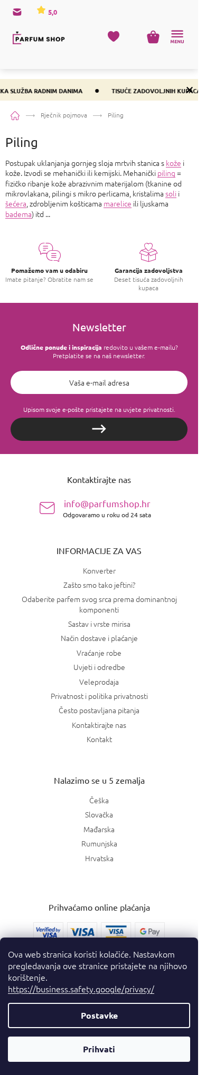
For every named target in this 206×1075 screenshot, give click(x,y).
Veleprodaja (99, 681)
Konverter (99, 570)
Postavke (99, 1015)
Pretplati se (99, 429)
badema (18, 214)
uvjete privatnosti (148, 409)
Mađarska (99, 829)
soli (170, 193)
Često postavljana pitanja (99, 710)
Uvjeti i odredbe (99, 667)
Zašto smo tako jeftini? (99, 584)
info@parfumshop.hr (107, 508)
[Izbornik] (176, 36)
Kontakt (99, 739)
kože (173, 162)
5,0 (51, 11)
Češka (99, 800)
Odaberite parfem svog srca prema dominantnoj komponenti (99, 604)
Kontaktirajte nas (99, 724)
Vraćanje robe (99, 652)
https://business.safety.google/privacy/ (81, 988)
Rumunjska (99, 844)
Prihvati (99, 1048)
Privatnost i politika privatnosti (99, 696)
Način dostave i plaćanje (99, 638)
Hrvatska (99, 858)
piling (166, 172)
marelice (118, 203)
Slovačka (99, 815)
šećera (15, 203)
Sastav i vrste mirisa (99, 623)
